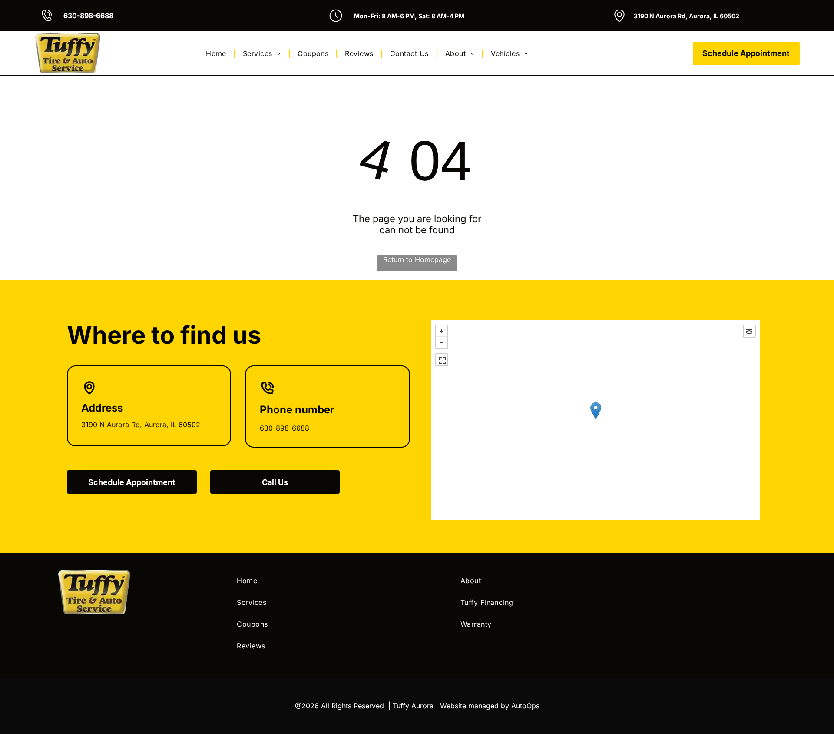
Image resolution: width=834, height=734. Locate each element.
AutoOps (525, 705)
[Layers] (749, 331)
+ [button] (441, 331)
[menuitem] (217, 53)
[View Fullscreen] (441, 359)
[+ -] (595, 420)
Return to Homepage (417, 259)
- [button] (441, 342)
